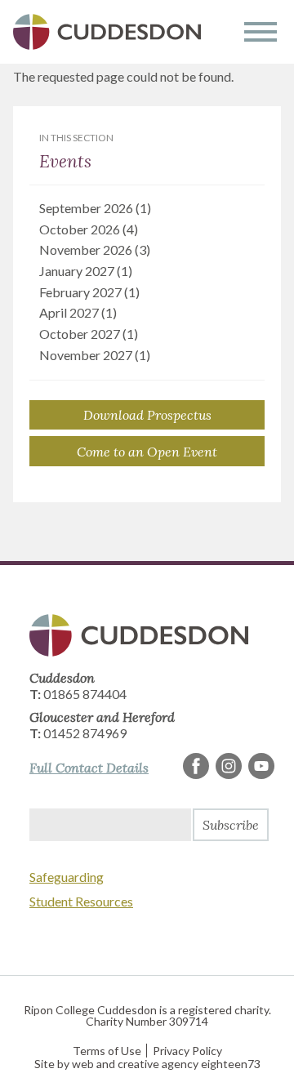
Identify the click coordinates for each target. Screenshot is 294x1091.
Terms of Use (107, 1051)
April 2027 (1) (78, 312)
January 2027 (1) (85, 270)
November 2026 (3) (94, 249)
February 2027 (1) (89, 292)
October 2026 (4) (88, 229)
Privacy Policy (187, 1051)
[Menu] (260, 32)
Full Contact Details (89, 767)
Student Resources (81, 901)
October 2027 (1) (88, 333)
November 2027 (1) (94, 355)
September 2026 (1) (95, 208)
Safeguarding (66, 876)
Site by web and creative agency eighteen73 (147, 1064)
